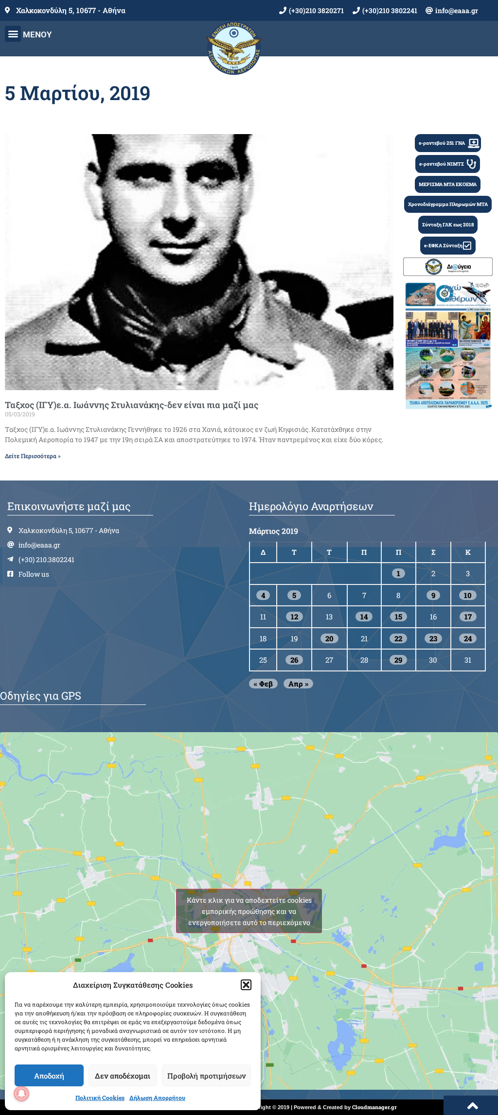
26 (294, 660)
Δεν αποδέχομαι (122, 1076)
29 (398, 660)
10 (468, 595)
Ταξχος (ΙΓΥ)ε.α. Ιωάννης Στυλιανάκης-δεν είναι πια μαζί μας (131, 405)
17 (468, 616)
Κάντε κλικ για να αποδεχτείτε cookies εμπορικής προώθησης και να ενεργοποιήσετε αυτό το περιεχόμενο (249, 910)
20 (329, 638)
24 (468, 638)
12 (294, 616)
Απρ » (298, 683)
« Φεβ (263, 683)
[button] (246, 985)
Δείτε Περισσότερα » (33, 456)
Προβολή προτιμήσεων (206, 1076)
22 (398, 638)
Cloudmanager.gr (374, 1107)
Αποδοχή (49, 1076)
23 (433, 638)
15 (398, 616)
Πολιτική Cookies (99, 1097)
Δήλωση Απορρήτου (157, 1097)
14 (364, 616)
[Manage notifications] (21, 1093)
